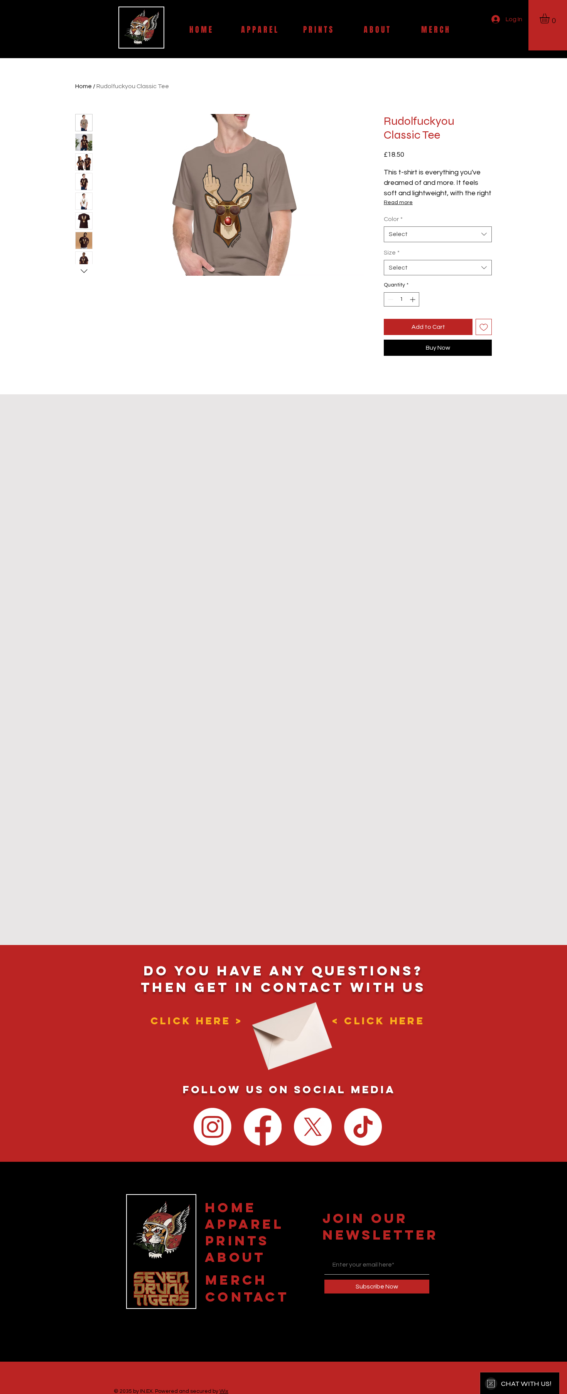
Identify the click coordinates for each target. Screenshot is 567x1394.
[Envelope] (289, 1029)
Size (392, 253)
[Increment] (413, 299)
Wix (223, 1391)
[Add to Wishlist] (484, 327)
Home (83, 86)
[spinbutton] (401, 299)
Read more (398, 202)
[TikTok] (363, 1127)
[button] (550, 18)
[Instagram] (212, 1127)
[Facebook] (263, 1127)
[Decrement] (390, 299)
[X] (313, 1127)
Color (393, 219)
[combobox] (438, 234)
